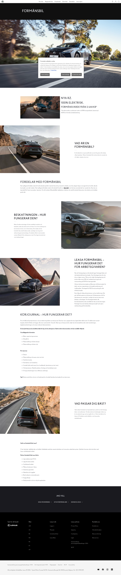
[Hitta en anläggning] (112, 1)
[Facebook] (102, 569)
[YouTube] (98, 569)
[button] (5, 1)
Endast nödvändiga (65, 74)
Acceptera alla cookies (76, 74)
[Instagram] (107, 569)
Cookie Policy (53, 70)
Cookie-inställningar (45, 74)
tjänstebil (66, 188)
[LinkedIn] (111, 569)
